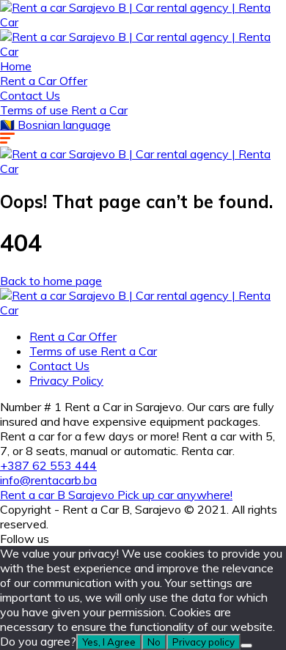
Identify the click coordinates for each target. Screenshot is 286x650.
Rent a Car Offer (43, 80)
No (154, 642)
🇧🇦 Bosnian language (55, 124)
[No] (246, 645)
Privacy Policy (66, 380)
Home (16, 66)
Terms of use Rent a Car (64, 110)
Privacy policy (203, 642)
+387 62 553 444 (48, 465)
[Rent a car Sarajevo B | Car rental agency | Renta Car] (143, 22)
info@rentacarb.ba (48, 480)
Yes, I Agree (109, 642)
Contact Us (30, 95)
